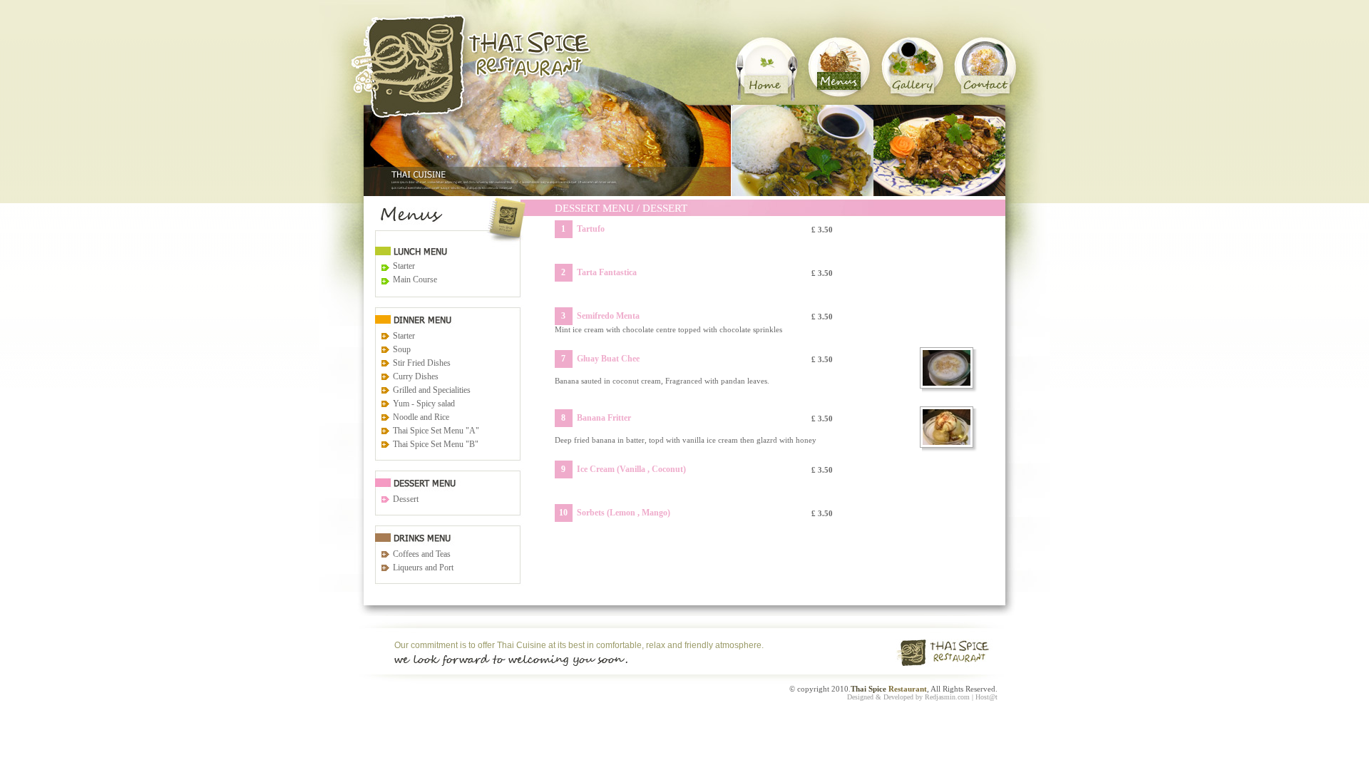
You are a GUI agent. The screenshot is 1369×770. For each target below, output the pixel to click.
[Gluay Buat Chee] (950, 368)
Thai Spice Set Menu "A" (436, 431)
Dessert (406, 499)
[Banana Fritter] (950, 427)
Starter (404, 266)
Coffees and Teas (422, 554)
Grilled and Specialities (432, 390)
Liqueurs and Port (423, 568)
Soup (402, 349)
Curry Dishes (416, 376)
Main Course (415, 279)
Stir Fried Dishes (422, 363)
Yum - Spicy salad (424, 404)
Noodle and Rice (421, 417)
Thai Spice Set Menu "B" (435, 444)
